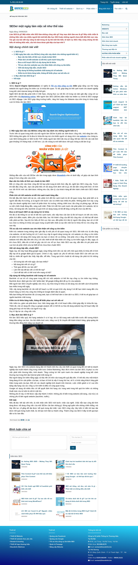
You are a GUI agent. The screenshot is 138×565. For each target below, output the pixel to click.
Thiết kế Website (16, 536)
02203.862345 (101, 558)
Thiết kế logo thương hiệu (20, 544)
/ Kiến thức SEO (22, 16)
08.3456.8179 (101, 544)
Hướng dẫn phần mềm (111, 53)
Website (105, 29)
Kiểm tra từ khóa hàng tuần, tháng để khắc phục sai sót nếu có (43, 73)
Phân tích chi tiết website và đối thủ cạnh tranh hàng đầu (41, 60)
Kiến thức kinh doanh (110, 41)
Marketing (105, 25)
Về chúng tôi (52, 9)
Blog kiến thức (105, 9)
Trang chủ (104, 2)
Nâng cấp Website (56, 547)
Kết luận (17, 78)
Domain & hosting (17, 541)
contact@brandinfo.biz (103, 547)
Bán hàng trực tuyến (109, 45)
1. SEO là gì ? (19, 52)
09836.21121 (118, 558)
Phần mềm (90, 9)
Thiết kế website (65, 9)
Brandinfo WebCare (17, 547)
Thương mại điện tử (109, 49)
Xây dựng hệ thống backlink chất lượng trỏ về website (40, 70)
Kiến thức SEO (107, 37)
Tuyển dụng (114, 2)
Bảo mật (105, 33)
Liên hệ (125, 2)
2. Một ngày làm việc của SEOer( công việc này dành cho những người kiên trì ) (46, 54)
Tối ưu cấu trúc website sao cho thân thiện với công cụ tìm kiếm (44, 65)
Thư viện (118, 9)
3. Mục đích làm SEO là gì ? (25, 76)
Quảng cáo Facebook (57, 536)
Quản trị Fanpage (56, 544)
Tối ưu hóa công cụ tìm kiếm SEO (61, 541)
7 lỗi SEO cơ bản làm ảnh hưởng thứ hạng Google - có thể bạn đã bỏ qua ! (120, 217)
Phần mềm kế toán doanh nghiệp (114, 57)
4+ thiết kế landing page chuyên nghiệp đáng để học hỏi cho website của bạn (120, 170)
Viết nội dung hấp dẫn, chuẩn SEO (32, 68)
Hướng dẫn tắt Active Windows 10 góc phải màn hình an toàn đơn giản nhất (120, 91)
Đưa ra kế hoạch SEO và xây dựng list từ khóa (37, 62)
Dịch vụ (79, 9)
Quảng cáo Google (56, 539)
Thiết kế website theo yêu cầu (21, 539)
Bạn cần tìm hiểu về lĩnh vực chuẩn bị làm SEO (37, 57)
